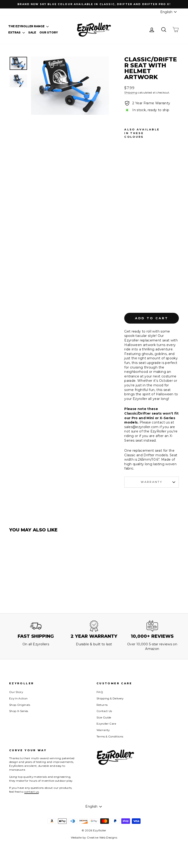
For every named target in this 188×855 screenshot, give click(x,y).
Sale (32, 32)
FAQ (100, 692)
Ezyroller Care (106, 723)
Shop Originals (19, 705)
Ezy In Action (18, 698)
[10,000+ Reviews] (152, 626)
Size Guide (104, 717)
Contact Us (104, 711)
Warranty (151, 482)
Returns (102, 705)
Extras (14, 32)
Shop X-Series (18, 711)
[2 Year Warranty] (94, 626)
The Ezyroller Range (26, 26)
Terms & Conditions (110, 736)
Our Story (48, 32)
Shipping (130, 92)
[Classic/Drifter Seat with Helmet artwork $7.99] (128, 222)
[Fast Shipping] (35, 626)
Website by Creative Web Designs (94, 837)
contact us (31, 791)
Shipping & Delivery (110, 698)
